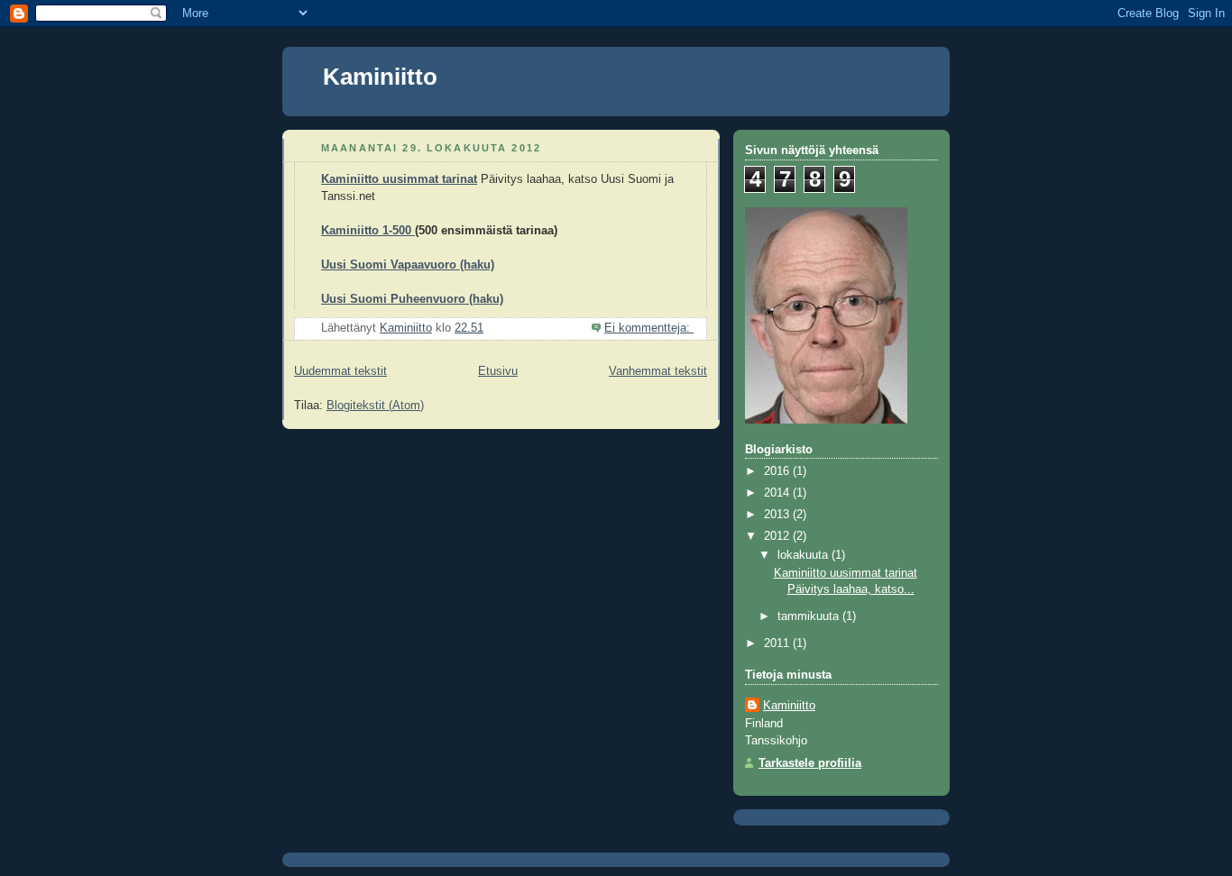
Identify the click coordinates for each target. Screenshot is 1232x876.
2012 (778, 536)
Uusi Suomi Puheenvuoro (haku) (412, 299)
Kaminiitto (380, 76)
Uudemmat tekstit (340, 371)
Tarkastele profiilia (810, 763)
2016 (778, 471)
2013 (778, 514)
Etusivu (498, 371)
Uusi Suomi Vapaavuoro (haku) (407, 265)
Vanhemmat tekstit (658, 371)
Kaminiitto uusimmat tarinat (399, 179)
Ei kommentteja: (649, 328)
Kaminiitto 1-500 (368, 230)
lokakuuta (804, 555)
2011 (778, 643)
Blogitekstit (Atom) (375, 405)
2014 (778, 493)
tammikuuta (809, 616)
